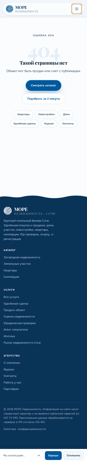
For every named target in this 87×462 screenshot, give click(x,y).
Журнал (49, 123)
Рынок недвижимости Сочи (22, 342)
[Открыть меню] (76, 8)
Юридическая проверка (20, 323)
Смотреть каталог (43, 85)
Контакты (68, 123)
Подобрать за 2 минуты (43, 98)
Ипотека (9, 336)
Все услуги (11, 297)
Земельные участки (17, 264)
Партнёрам (11, 389)
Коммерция (11, 277)
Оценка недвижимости (19, 316)
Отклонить (73, 455)
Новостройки (46, 114)
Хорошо (53, 455)
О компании (12, 363)
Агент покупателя (16, 329)
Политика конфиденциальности (25, 429)
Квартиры (23, 114)
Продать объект (14, 310)
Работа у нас (12, 382)
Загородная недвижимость (22, 257)
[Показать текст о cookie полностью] (38, 455)
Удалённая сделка (24, 123)
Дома (66, 114)
